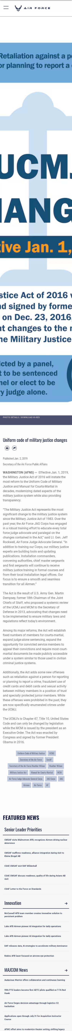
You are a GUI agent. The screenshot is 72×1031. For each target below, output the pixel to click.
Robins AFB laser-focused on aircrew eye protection (29, 956)
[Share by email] (14, 448)
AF (47, 785)
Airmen (26, 785)
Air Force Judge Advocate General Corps (25, 779)
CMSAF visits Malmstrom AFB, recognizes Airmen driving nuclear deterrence (35, 841)
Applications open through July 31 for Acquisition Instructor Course (32, 1018)
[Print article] (7, 448)
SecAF (49, 759)
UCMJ (51, 753)
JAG (61, 779)
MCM (59, 772)
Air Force (38, 785)
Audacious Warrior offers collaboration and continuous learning (34, 980)
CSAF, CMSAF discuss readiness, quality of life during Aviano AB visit (34, 877)
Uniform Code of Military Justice (31, 753)
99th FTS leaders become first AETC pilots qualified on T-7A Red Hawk (35, 992)
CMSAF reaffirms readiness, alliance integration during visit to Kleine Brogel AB (34, 854)
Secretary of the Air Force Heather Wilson (27, 766)
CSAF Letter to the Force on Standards (22, 889)
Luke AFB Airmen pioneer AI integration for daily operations (32, 926)
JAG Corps (51, 779)
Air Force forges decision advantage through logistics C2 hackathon (31, 1005)
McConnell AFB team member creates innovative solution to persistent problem (33, 915)
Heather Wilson (55, 766)
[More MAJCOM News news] (66, 970)
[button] (6, 8)
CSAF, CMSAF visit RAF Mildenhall (20, 866)
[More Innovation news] (66, 903)
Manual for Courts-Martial (42, 772)
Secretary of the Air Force (31, 759)
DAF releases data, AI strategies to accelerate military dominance (35, 946)
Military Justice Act (18, 772)
